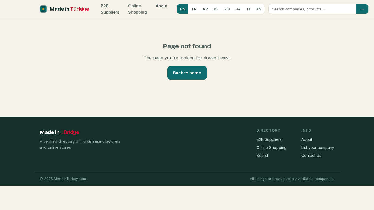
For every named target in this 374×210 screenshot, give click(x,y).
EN (182, 9)
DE (216, 9)
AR (205, 9)
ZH (227, 9)
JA (238, 9)
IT (249, 9)
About (161, 5)
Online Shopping (137, 9)
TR (194, 9)
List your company (317, 147)
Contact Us (311, 155)
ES (259, 9)
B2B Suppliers (110, 9)
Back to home (187, 72)
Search (263, 155)
